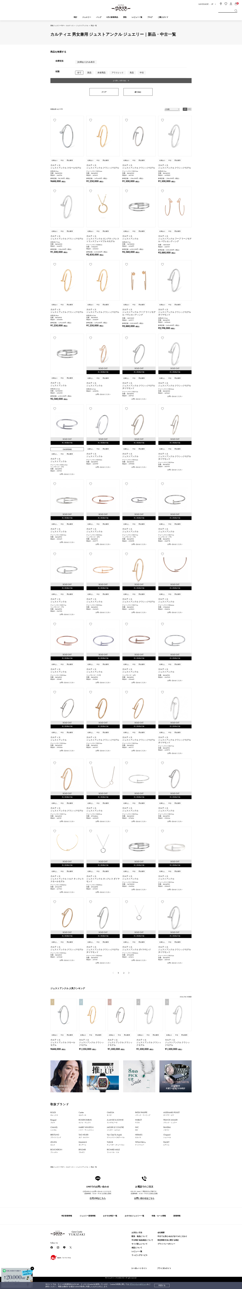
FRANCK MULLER (170, 1121)
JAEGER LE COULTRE (115, 1128)
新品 (89, 72)
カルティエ (70, 25)
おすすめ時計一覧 (110, 1216)
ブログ (150, 17)
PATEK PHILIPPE (142, 1113)
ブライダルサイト (164, 1268)
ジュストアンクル (82, 25)
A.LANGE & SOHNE (115, 1121)
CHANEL (54, 1128)
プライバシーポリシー (138, 1284)
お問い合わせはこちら (144, 1198)
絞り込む (138, 92)
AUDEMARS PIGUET (171, 1113)
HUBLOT (138, 1121)
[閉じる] (32, 1268)
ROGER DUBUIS (85, 1121)
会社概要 (161, 1232)
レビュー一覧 (137, 1251)
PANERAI (167, 1128)
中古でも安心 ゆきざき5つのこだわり (172, 1236)
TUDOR (116, 1143)
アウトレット (118, 72)
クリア (104, 92)
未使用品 (101, 72)
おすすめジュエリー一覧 (134, 1216)
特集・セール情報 (159, 1216)
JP (212, 4)
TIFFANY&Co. (140, 1143)
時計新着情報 (67, 1216)
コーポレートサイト (139, 1268)
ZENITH (53, 1143)
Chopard (167, 1136)
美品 (132, 72)
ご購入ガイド (163, 17)
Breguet (53, 1121)
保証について (137, 1248)
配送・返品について (139, 1236)
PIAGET (166, 1143)
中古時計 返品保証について (142, 1240)
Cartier (82, 1113)
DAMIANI (83, 1143)
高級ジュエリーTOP (57, 25)
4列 (185, 109)
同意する (161, 1285)
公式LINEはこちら (98, 1198)
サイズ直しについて (139, 1244)
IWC (137, 1128)
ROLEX (54, 1113)
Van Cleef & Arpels (116, 1136)
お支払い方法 (137, 1232)
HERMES (138, 1136)
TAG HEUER (84, 1136)
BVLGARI (82, 1150)
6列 (189, 109)
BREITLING (55, 1136)
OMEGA (110, 1113)
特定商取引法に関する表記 (168, 1240)
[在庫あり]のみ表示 (86, 62)
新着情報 (176, 1216)
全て (79, 72)
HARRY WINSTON (86, 1128)
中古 (142, 72)
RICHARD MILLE (113, 1150)
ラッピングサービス (139, 1255)
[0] (236, 4)
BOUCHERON (56, 1150)
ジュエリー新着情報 (88, 1216)
